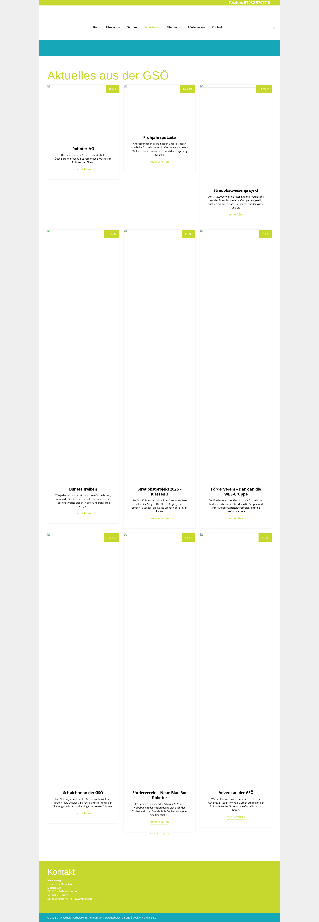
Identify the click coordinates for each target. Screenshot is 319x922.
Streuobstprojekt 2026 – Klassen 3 (160, 491)
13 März (187, 88)
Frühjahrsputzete (159, 137)
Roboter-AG (83, 148)
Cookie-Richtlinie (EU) (145, 917)
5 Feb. (188, 233)
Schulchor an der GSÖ (83, 792)
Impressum (95, 917)
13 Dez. (111, 537)
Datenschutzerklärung (117, 917)
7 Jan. (265, 233)
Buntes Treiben (83, 489)
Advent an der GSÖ (235, 792)
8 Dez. (188, 537)
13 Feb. (111, 233)
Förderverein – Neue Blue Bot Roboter (159, 795)
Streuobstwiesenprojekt (235, 190)
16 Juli (112, 88)
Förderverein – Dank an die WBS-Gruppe (236, 491)
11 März (264, 88)
